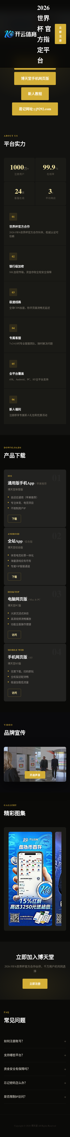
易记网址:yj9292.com (35, 108)
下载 (14, 518)
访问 (14, 634)
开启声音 (35, 775)
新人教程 (35, 93)
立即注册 (60, 34)
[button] (13, 922)
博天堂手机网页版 (35, 78)
